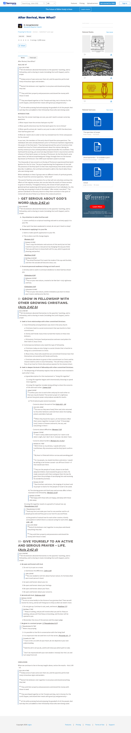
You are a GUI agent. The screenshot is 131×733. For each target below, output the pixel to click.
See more (109, 32)
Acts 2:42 (21, 36)
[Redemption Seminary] (97, 205)
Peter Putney (87, 134)
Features (74, 3)
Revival (29, 36)
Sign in (124, 3)
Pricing (82, 3)
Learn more (85, 9)
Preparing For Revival (24, 32)
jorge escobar (87, 185)
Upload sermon (92, 3)
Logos (29, 725)
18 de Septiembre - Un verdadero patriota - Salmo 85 (101, 157)
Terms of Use (99, 725)
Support (112, 725)
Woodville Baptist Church (33, 27)
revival (85, 183)
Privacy (87, 725)
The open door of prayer (91, 132)
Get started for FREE (107, 3)
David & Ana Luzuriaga (90, 160)
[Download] (111, 54)
